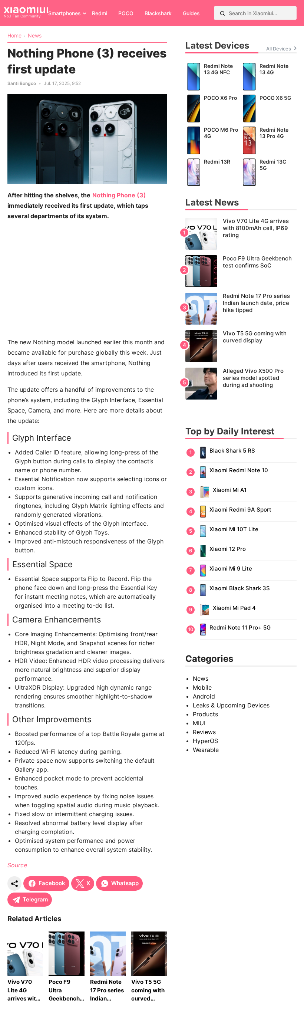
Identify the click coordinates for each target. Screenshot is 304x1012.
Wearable (206, 749)
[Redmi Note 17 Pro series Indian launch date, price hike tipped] (241, 309)
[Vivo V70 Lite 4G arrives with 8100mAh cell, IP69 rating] (241, 234)
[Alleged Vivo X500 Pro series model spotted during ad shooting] (241, 384)
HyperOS (205, 741)
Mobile (202, 687)
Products (205, 714)
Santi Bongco (21, 83)
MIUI (199, 723)
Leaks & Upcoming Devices (231, 705)
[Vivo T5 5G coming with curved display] (241, 346)
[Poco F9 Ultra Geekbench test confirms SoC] (241, 271)
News (200, 678)
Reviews (204, 732)
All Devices (278, 49)
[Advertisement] (87, 279)
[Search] (222, 13)
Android (204, 696)
